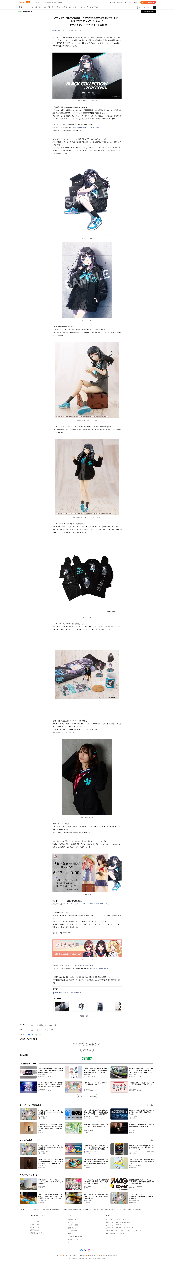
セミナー (70, 1242)
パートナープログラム (71, 1255)
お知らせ (70, 1233)
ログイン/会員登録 (149, 2)
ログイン (70, 1222)
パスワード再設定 (73, 1225)
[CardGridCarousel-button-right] (121, 1007)
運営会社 (59, 1255)
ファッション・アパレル (35, 1030)
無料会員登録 (72, 1219)
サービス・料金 (34, 1221)
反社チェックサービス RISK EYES (115, 1233)
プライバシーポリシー (94, 1255)
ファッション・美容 (44, 7)
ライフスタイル (56, 7)
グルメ (32, 7)
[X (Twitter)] (33, 1034)
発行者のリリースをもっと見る (87, 1096)
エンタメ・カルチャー (48, 1025)
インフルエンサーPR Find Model (115, 1225)
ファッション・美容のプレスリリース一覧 (37, 1209)
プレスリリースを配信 (115, 2)
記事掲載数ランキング (36, 1230)
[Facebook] (29, 1034)
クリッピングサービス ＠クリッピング (117, 1219)
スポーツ (64, 7)
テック (77, 7)
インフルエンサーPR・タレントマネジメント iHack (120, 1228)
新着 (20, 7)
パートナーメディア (36, 1227)
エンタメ (25, 7)
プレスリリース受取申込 (75, 1236)
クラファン (95, 7)
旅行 (36, 7)
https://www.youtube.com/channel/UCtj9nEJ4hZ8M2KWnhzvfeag (88, 904)
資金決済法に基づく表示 (110, 1255)
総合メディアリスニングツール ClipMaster (118, 1222)
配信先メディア (34, 1224)
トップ (20, 1209)
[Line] (36, 1034)
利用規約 (82, 1255)
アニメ (46, 1030)
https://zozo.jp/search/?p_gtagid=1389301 (86, 127)
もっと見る (150, 1105)
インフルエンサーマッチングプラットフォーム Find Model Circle (124, 1230)
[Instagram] (89, 1250)
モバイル (83, 7)
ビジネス (71, 7)
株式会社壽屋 (56, 30)
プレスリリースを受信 (131, 2)
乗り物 (89, 7)
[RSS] (92, 1250)
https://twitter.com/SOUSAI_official (97, 968)
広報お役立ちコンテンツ (37, 1233)
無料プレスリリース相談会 (75, 1239)
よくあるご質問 (72, 1230)
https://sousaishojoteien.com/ (83, 965)
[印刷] (40, 1034)
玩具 (52, 1030)
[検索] (154, 7)
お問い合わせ (87, 1050)
